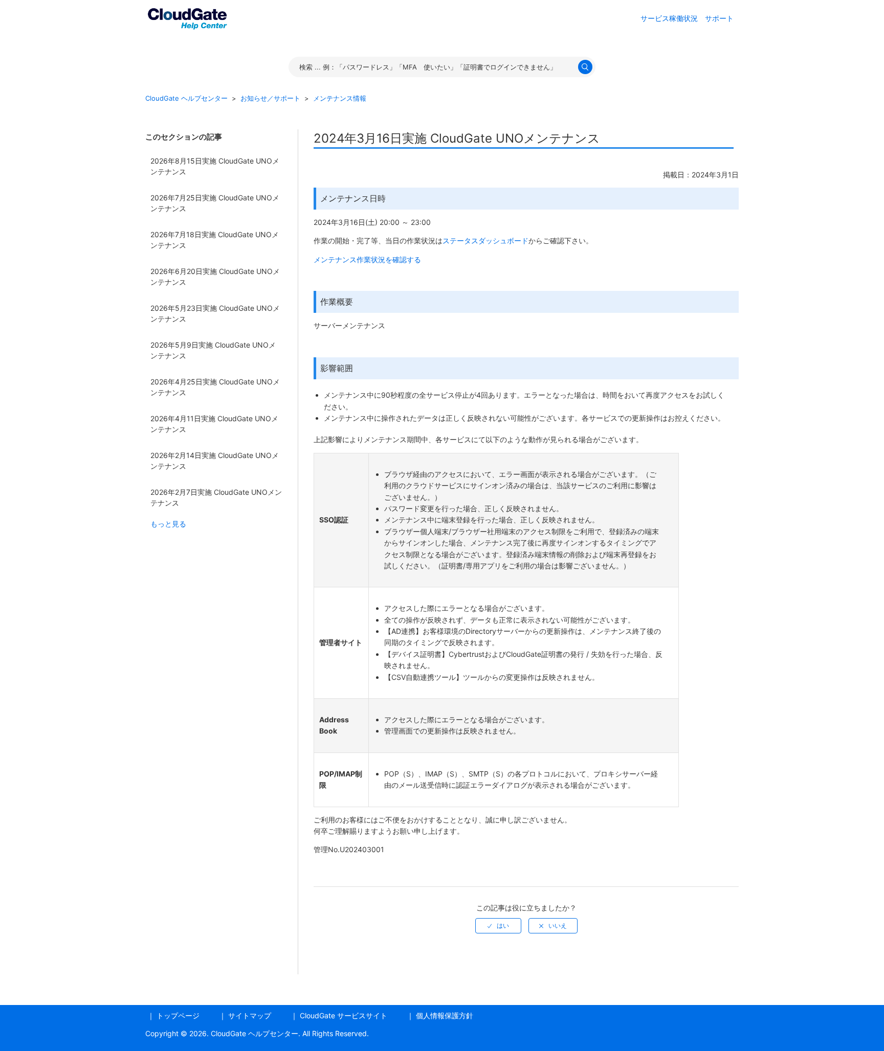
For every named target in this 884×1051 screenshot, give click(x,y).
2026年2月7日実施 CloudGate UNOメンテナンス (216, 497)
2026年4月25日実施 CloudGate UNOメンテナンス (215, 387)
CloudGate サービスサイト (343, 1015)
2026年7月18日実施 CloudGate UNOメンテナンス (214, 239)
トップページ (178, 1015)
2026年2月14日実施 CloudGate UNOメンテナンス (214, 460)
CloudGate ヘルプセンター (186, 98)
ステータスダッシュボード (485, 240)
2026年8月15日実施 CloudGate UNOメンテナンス (214, 166)
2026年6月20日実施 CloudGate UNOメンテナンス (215, 276)
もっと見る (168, 523)
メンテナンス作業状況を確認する (367, 259)
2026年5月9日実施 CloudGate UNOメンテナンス (213, 350)
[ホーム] (187, 17)
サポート (719, 18)
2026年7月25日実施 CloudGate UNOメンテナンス (214, 203)
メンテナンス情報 (339, 98)
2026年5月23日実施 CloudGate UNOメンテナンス (215, 313)
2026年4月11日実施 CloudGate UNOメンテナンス (214, 423)
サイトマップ (249, 1015)
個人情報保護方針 (444, 1015)
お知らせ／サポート (270, 98)
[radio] (498, 925)
